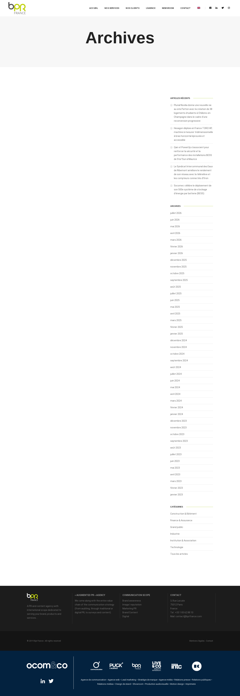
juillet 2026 (176, 213)
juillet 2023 (176, 454)
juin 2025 (175, 300)
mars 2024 (176, 400)
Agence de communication (93, 680)
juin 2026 (175, 219)
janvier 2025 (176, 333)
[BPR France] (16, 8)
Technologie (176, 547)
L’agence (150, 8)
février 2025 (176, 327)
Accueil (93, 8)
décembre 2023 (178, 421)
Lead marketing (128, 680)
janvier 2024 (176, 414)
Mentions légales (197, 641)
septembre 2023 (179, 441)
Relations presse (182, 680)
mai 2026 (175, 226)
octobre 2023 (177, 434)
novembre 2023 (178, 427)
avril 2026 (175, 233)
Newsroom (168, 8)
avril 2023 (175, 474)
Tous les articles (179, 554)
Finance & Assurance (181, 520)
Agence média (166, 680)
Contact (185, 8)
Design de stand (123, 684)
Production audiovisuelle (156, 684)
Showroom (138, 684)
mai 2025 (175, 307)
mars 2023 (176, 481)
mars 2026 (176, 240)
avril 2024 (175, 394)
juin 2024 (175, 380)
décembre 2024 (178, 340)
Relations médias (105, 684)
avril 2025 (175, 313)
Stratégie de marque (147, 680)
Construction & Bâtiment (183, 513)
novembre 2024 (178, 347)
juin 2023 (175, 461)
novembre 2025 (178, 266)
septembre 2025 (179, 280)
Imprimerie (191, 684)
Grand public (176, 527)
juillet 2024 (176, 374)
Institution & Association (183, 540)
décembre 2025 (178, 260)
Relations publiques (201, 680)
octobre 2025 (177, 273)
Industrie (175, 534)
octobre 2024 (177, 353)
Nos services (111, 8)
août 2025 (175, 286)
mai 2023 (175, 467)
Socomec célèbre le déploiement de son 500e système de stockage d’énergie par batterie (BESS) (192, 189)
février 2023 (176, 488)
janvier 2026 (176, 253)
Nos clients (132, 8)
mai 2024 (175, 387)
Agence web (114, 680)
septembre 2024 (179, 360)
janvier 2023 (176, 494)
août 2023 (175, 447)
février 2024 (176, 407)
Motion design (177, 684)
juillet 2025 (176, 293)
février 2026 (176, 246)
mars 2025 (176, 320)
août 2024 (175, 367)
